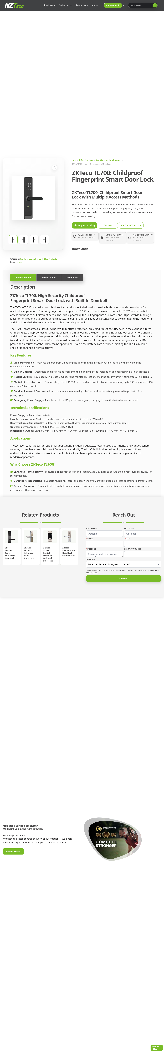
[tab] (23, 277)
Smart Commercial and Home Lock (108, 160)
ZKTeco (19, 262)
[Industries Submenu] (71, 5)
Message (91, 549)
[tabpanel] (82, 388)
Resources (81, 5)
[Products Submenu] (55, 5)
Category (90, 559)
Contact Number (132, 549)
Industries (64, 5)
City (127, 539)
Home (74, 160)
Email (89, 539)
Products (48, 5)
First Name (91, 528)
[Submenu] (124, 5)
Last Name (129, 528)
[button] (54, 167)
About (95, 5)
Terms (124, 570)
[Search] (155, 5)
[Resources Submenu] (88, 5)
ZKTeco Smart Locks (86, 160)
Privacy (88, 572)
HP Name (88, 514)
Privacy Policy (113, 570)
